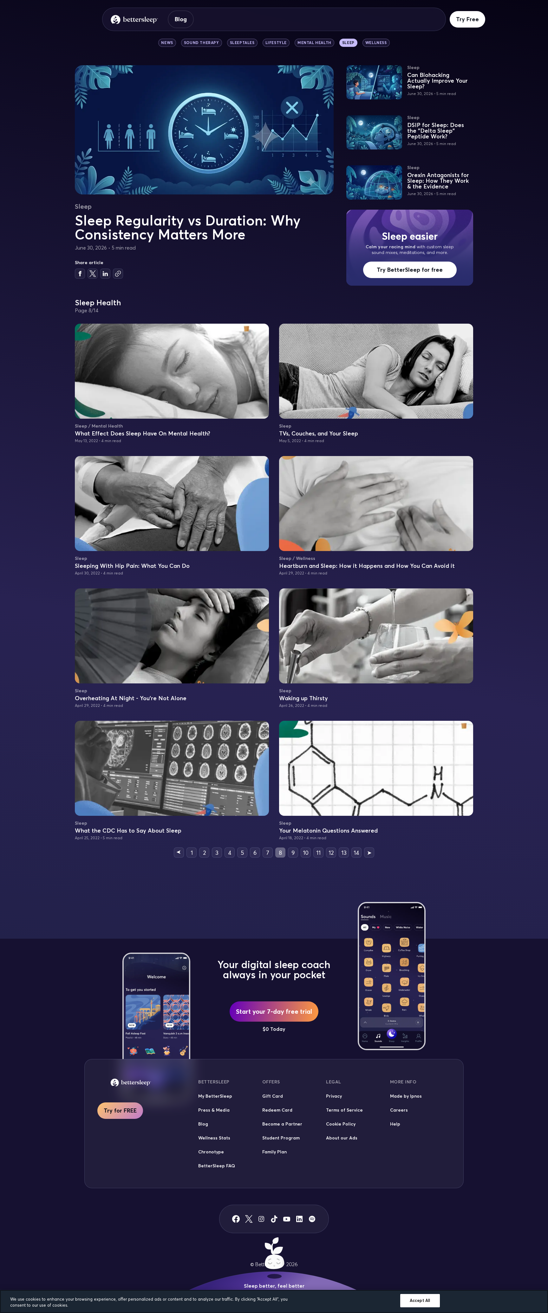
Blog (181, 19)
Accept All (420, 1300)
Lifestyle (276, 42)
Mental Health (314, 42)
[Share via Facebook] (80, 274)
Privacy (334, 1096)
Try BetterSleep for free (410, 269)
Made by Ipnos (406, 1096)
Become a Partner (282, 1124)
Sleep (348, 42)
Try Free (467, 19)
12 (331, 852)
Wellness (376, 42)
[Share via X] (93, 274)
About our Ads (341, 1138)
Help (395, 1124)
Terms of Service (344, 1110)
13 (344, 852)
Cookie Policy (341, 1124)
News (167, 42)
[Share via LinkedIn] (105, 274)
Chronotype (211, 1152)
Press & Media (214, 1110)
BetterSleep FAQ (216, 1166)
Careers (399, 1110)
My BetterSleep (215, 1096)
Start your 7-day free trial (274, 1011)
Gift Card (272, 1096)
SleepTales (242, 42)
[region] (274, 1301)
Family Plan (274, 1152)
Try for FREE (120, 1110)
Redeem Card (277, 1110)
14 (356, 852)
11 (318, 852)
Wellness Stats (214, 1138)
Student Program (281, 1138)
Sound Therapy (201, 42)
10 (306, 852)
